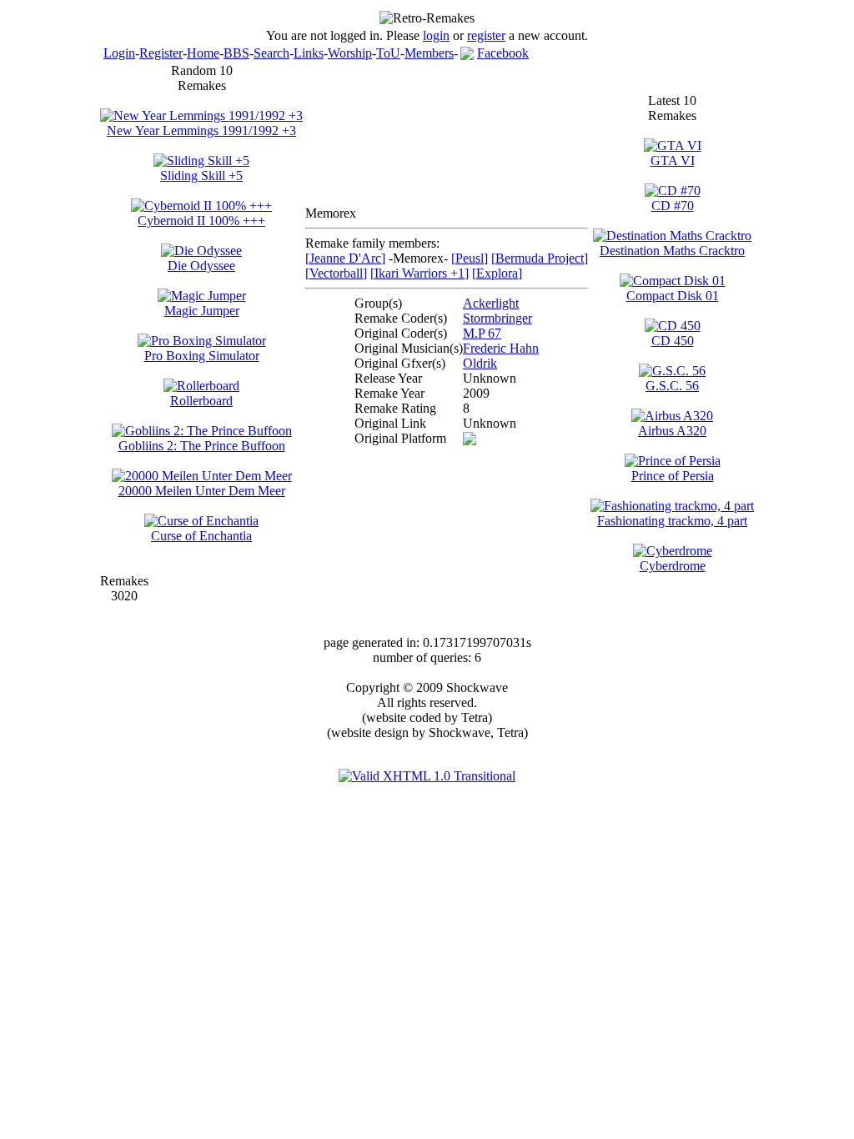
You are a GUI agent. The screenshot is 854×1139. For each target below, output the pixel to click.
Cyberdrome (673, 566)
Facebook (503, 53)
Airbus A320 (672, 431)
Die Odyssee (201, 265)
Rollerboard (201, 401)
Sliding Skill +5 (201, 175)
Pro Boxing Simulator (201, 356)
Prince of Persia (672, 476)
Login (119, 53)
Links (309, 53)
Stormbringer (497, 318)
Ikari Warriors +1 (419, 273)
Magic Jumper (201, 311)
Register (161, 53)
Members (429, 53)
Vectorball (336, 273)
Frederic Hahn (501, 348)
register (486, 35)
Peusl (469, 258)
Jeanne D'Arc (345, 258)
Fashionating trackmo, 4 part (672, 521)
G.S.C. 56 (672, 386)
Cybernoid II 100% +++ (201, 220)
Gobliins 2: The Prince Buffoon (201, 446)
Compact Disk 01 (672, 296)
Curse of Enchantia (201, 536)
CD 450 (672, 341)
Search (271, 53)
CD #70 (672, 205)
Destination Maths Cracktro (672, 250)
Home (203, 53)
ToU (388, 53)
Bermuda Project (539, 258)
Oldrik (480, 363)
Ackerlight (491, 303)
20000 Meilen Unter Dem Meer (201, 491)
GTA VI (673, 160)
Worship (350, 53)
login (436, 35)
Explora (497, 273)
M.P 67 (482, 333)
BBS (236, 53)
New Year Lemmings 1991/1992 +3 (201, 130)
